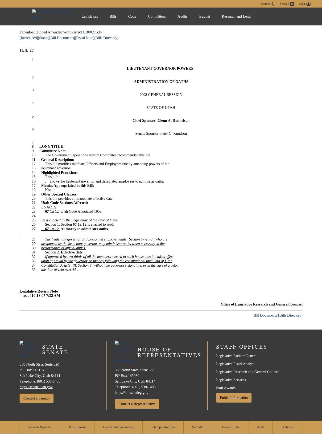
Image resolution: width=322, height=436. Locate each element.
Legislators (90, 16)
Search (265, 3)
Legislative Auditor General (236, 356)
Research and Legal (236, 16)
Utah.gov (287, 427)
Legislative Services (231, 380)
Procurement (77, 427)
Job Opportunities (163, 427)
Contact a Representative (137, 404)
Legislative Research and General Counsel (247, 372)
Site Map (198, 427)
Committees (157, 16)
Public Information (234, 398)
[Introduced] (29, 38)
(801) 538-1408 (48, 381)
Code (132, 16)
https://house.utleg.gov (131, 393)
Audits (182, 16)
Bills (113, 16)
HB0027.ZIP (92, 32)
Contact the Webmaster (118, 427)
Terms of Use (230, 427)
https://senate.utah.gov (36, 387)
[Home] (52, 16)
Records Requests (39, 427)
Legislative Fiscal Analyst (235, 364)
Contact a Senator (36, 398)
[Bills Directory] (106, 38)
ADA (260, 427)
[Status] (43, 38)
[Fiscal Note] (84, 38)
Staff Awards (225, 388)
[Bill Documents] (62, 38)
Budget (204, 16)
